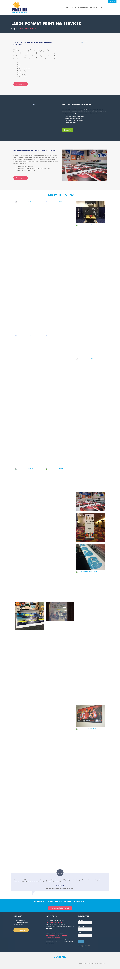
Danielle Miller (60, 920)
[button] (20, 84)
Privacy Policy (102, 963)
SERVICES (73, 7)
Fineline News (59, 933)
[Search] (107, 7)
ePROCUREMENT (83, 7)
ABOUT (67, 7)
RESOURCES (93, 7)
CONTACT (102, 7)
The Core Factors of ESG (54, 922)
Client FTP (112, 1)
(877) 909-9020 (19, 925)
